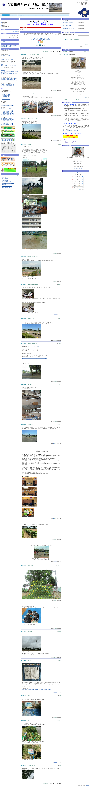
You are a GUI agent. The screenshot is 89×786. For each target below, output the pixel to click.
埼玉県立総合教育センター (7, 181)
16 (72, 183)
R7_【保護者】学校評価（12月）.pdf (7, 112)
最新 (64, 20)
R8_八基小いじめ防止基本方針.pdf (7, 59)
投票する (55, 90)
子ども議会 (29, 446)
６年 (60, 118)
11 (75, 181)
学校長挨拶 (13, 15)
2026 (77, 172)
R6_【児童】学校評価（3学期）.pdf (7, 119)
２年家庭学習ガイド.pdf (6, 94)
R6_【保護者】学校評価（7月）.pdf (7, 123)
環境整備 (29, 144)
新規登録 (86, 0)
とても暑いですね (31, 424)
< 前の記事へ (84, 51)
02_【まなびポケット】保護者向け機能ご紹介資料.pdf (40, 39)
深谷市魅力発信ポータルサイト (7, 187)
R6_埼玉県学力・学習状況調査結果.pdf (8, 79)
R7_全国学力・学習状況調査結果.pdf (7, 84)
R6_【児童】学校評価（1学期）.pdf (7, 124)
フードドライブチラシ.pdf (77, 168)
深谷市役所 (4, 184)
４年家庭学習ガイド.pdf (6, 96)
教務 (60, 144)
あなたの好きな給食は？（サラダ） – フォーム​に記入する (34, 358)
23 (72, 185)
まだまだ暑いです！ (31, 318)
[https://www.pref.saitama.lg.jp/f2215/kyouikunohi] (8, 172)
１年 (60, 54)
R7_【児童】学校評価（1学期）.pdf (7, 113)
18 (75, 183)
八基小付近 (3, 41)
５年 (60, 521)
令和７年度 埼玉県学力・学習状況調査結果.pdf (9, 78)
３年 (60, 765)
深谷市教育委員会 (5, 180)
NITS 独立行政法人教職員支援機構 (8, 183)
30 (79, 178)
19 (77, 183)
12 (77, 181)
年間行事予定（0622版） (74, 39)
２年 (60, 318)
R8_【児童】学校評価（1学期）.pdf (7, 105)
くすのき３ (59, 565)
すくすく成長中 (30, 521)
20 (79, 183)
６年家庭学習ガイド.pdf (6, 99)
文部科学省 (4, 177)
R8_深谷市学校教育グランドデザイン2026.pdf (9, 45)
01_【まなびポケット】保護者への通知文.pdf (41, 38)
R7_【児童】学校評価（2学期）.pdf (7, 111)
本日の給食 (65, 51)
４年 (60, 93)
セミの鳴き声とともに (31, 765)
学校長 (59, 446)
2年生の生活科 (30, 603)
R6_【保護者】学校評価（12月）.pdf (7, 120)
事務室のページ (37, 15)
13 (79, 181)
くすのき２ (59, 256)
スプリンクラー (30, 720)
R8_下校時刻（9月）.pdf (5, 55)
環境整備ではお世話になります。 (33, 256)
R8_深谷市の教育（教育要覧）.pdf (7, 46)
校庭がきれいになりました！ (33, 118)
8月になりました (30, 631)
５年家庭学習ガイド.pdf (6, 97)
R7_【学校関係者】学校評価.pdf (6, 108)
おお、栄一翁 (30, 660)
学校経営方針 (21, 15)
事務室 (59, 284)
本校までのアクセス (45, 15)
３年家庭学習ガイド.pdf (6, 95)
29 (77, 178)
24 (74, 185)
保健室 (59, 343)
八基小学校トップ (5, 15)
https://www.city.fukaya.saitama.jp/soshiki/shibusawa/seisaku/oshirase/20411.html (36, 689)
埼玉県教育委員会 (5, 178)
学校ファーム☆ (30, 565)
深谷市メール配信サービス (7, 186)
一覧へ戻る (78, 99)
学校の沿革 (29, 15)
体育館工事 (29, 384)
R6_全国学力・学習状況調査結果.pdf (7, 85)
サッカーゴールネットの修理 (34, 54)
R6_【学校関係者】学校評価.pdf (6, 118)
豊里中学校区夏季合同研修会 (33, 284)
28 (75, 178)
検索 (18, 175)
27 (74, 178)
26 (72, 178)
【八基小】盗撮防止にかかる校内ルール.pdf (8, 65)
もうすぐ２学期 (31, 93)
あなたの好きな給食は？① (32, 343)
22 (82, 183)
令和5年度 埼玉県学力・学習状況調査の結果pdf (9, 80)
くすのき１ (59, 424)
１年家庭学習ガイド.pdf (6, 93)
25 (75, 185)
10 (74, 181)
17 (74, 183)
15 (82, 181)
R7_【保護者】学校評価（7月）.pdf (7, 114)
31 (74, 187)
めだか (29, 695)
